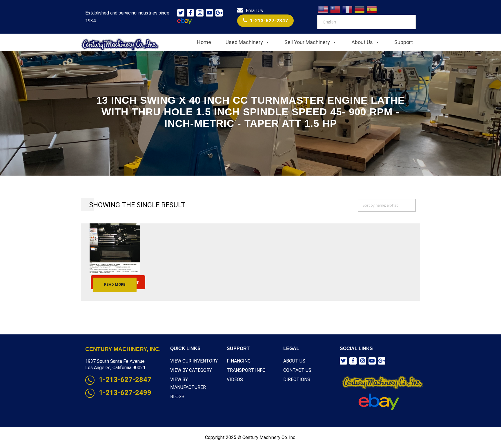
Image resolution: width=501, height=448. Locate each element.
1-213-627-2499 (125, 393)
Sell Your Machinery (307, 42)
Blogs (177, 396)
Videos (235, 379)
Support (403, 42)
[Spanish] (371, 9)
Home (204, 42)
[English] (323, 9)
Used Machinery (244, 42)
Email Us (254, 10)
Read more (115, 284)
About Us (362, 42)
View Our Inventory (194, 361)
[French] (347, 9)
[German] (359, 9)
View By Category (191, 370)
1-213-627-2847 (269, 20)
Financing (239, 361)
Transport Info (246, 370)
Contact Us (297, 370)
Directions (296, 379)
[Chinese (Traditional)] (335, 9)
